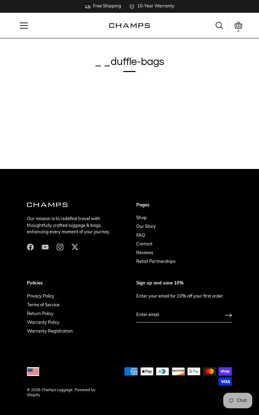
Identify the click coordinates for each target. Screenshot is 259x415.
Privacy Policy (40, 296)
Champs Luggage (57, 390)
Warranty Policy (43, 322)
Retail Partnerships (155, 262)
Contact (144, 244)
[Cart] (238, 25)
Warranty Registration (50, 331)
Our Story (146, 226)
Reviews (144, 253)
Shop (141, 218)
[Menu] (24, 25)
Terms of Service (43, 305)
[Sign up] (228, 315)
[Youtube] (45, 247)
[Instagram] (60, 247)
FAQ (140, 235)
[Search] (219, 25)
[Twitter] (74, 247)
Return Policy (40, 314)
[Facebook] (30, 247)
